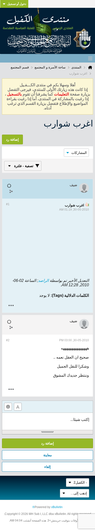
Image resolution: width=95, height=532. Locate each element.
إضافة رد (47, 443)
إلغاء (47, 467)
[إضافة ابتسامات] (8, 407)
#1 (8, 204)
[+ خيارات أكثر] (11, 305)
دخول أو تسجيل (16, 4)
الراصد (43, 280)
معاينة (47, 455)
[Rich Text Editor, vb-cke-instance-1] (47, 421)
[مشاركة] (11, 191)
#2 (8, 340)
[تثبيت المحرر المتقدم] (18, 407)
